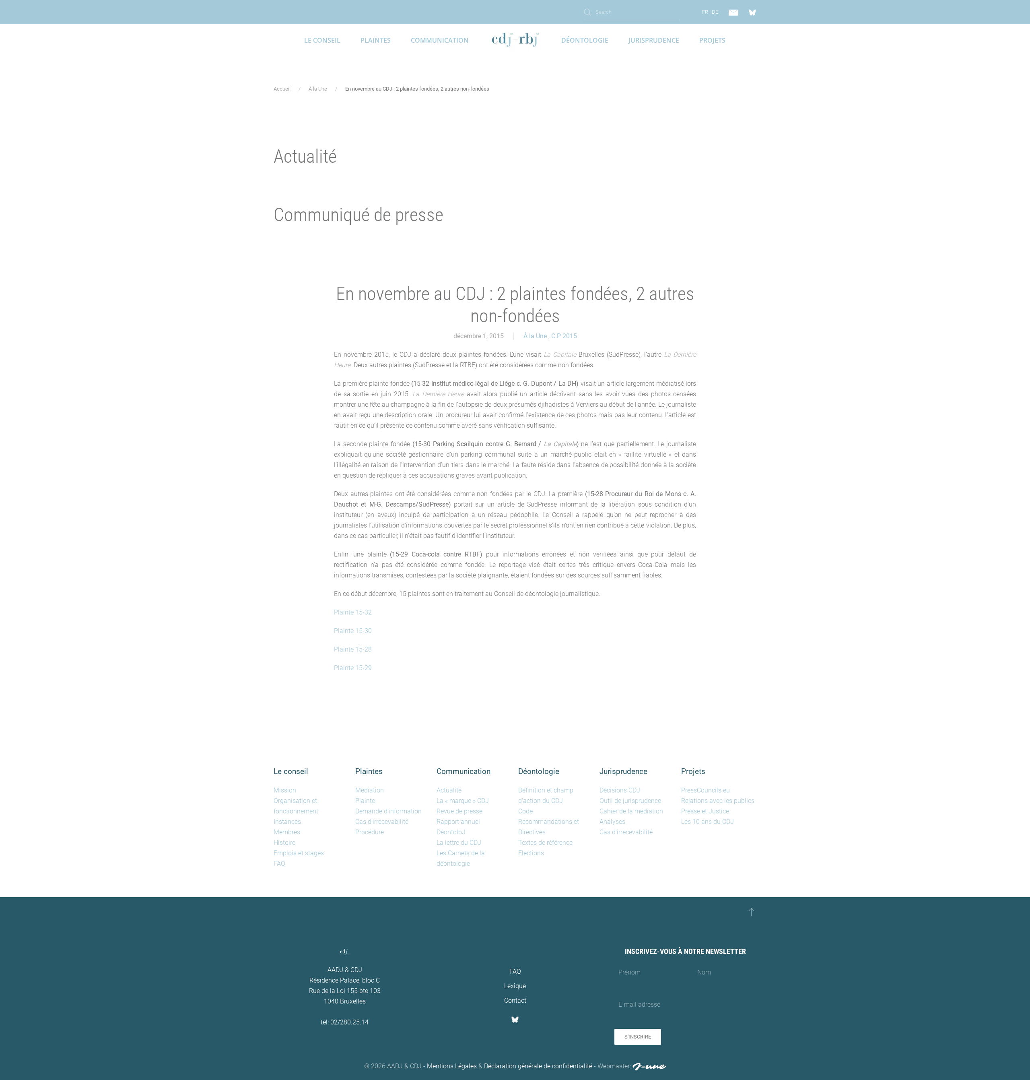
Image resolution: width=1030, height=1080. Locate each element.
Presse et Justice (705, 811)
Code (525, 811)
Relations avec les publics (717, 801)
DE (715, 12)
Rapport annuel (458, 822)
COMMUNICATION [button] (440, 40)
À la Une (535, 336)
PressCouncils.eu (705, 790)
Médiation (369, 790)
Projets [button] (712, 40)
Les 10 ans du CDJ (707, 822)
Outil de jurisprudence (630, 801)
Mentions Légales (452, 1066)
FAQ (279, 863)
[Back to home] (515, 40)
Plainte (365, 801)
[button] (751, 911)
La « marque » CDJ (463, 801)
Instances (287, 822)
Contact (515, 1000)
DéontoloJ (451, 832)
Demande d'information (388, 811)
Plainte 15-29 (353, 668)
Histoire (284, 842)
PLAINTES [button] (375, 40)
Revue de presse (459, 811)
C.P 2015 (564, 336)
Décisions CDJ (619, 790)
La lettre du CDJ (459, 842)
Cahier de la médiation (631, 811)
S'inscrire (637, 1037)
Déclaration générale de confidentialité (538, 1066)
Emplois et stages (299, 853)
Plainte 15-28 (353, 649)
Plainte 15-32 (353, 612)
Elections (531, 853)
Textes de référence (545, 842)
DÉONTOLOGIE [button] (584, 40)
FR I (706, 12)
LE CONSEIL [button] (322, 40)
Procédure (369, 832)
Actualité (449, 790)
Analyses (612, 822)
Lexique (515, 986)
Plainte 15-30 (353, 631)
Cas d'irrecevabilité (381, 822)
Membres (287, 832)
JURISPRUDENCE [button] (653, 40)
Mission (285, 790)
